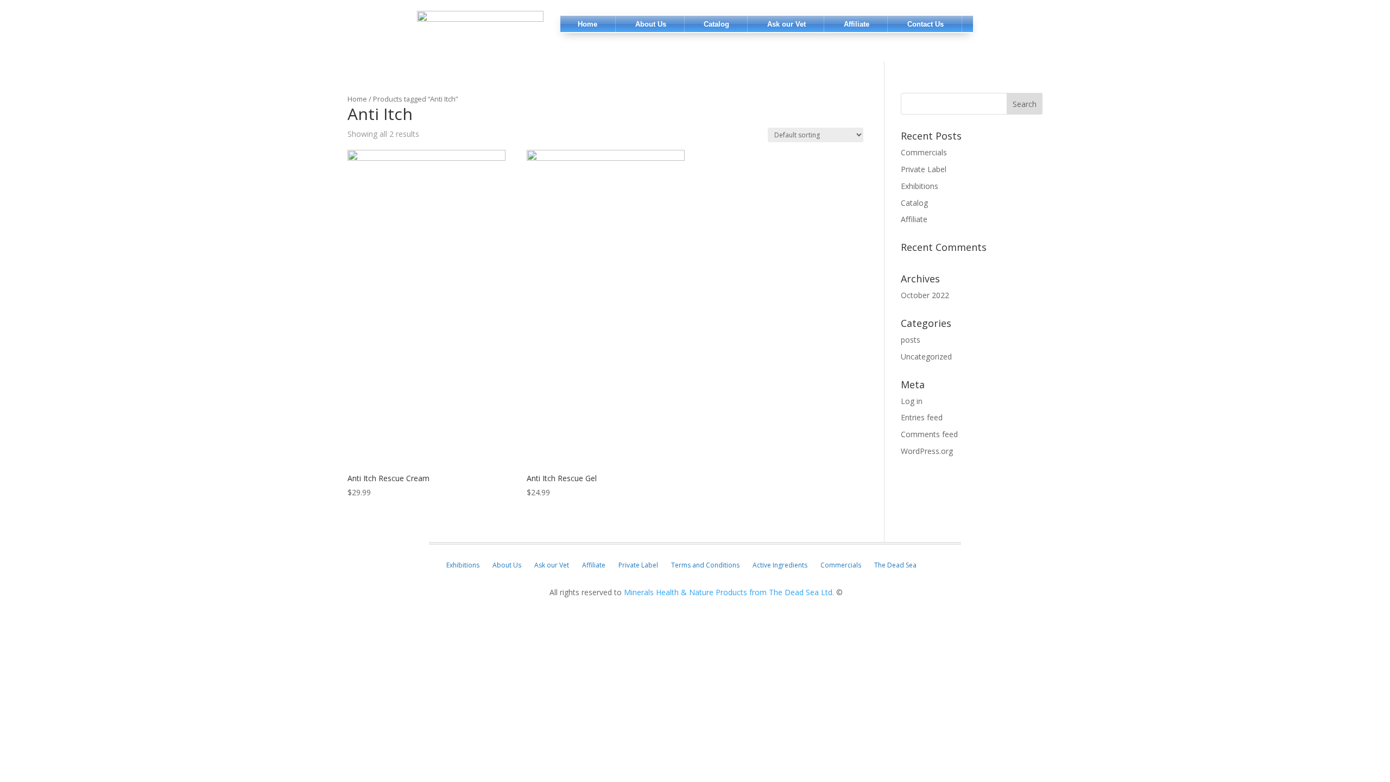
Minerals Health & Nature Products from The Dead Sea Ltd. (729, 592)
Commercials (924, 152)
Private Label (923, 169)
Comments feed (929, 434)
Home (357, 99)
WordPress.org (927, 451)
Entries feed (922, 417)
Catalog (914, 203)
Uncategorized (926, 356)
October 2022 (925, 295)
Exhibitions (919, 186)
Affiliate (914, 219)
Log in (912, 401)
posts (910, 340)
